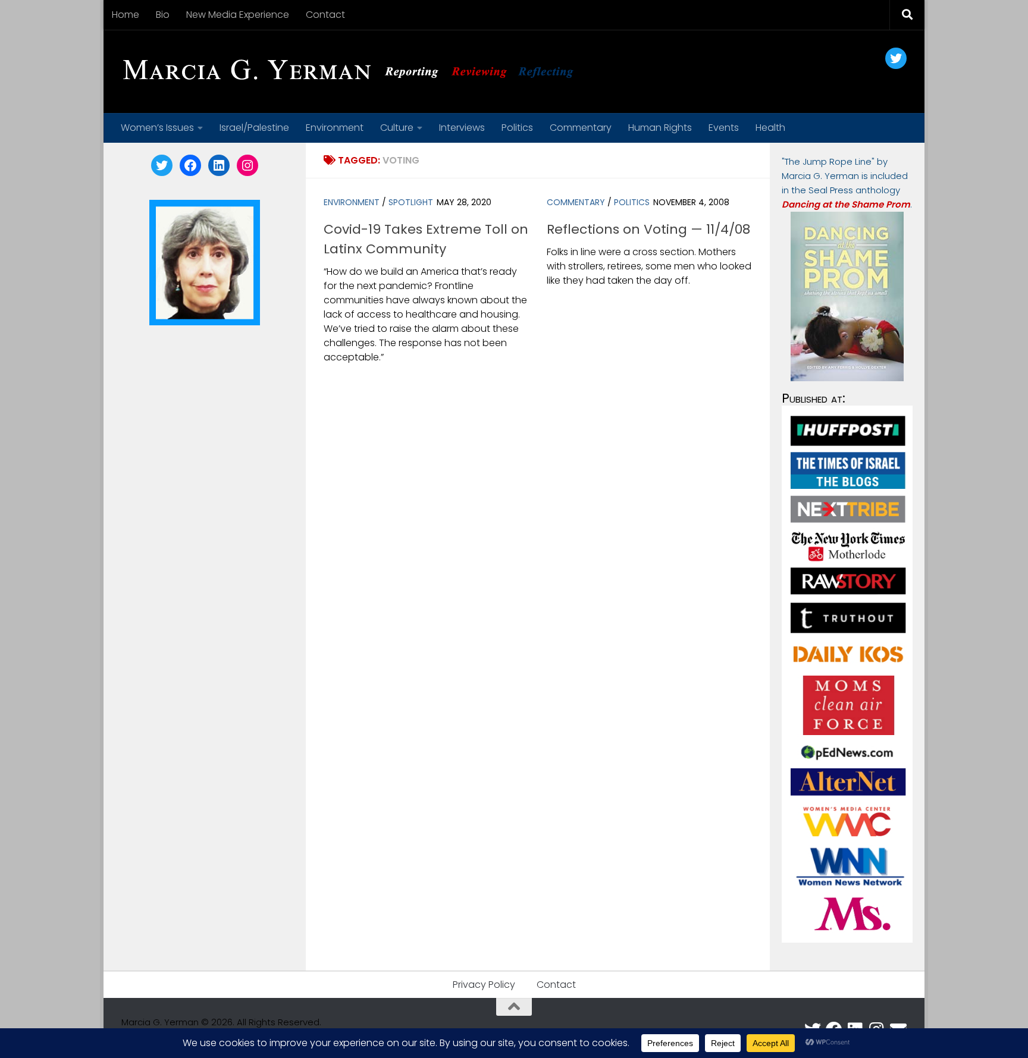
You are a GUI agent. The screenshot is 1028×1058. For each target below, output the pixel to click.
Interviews (462, 127)
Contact (325, 14)
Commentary (581, 127)
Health (770, 127)
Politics (517, 127)
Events (724, 127)
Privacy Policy (484, 984)
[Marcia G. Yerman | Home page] (352, 71)
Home (125, 14)
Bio (163, 14)
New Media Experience (237, 14)
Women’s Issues (157, 127)
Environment (334, 127)
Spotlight (410, 202)
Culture (396, 127)
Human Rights (660, 127)
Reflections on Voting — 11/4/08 (648, 229)
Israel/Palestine (254, 127)
